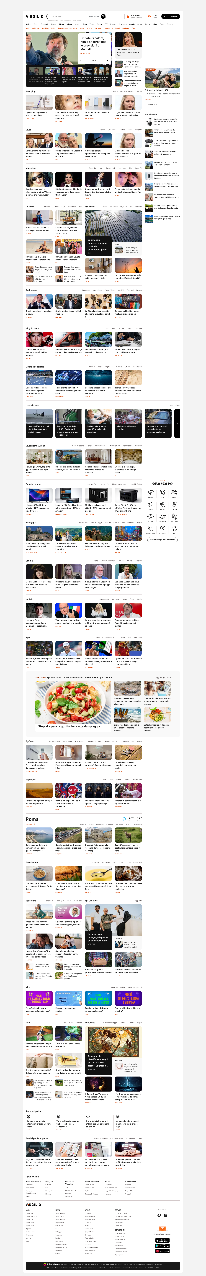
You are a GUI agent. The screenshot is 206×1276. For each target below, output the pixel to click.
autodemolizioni (70, 1190)
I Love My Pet (104, 484)
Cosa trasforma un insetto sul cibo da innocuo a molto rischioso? (68, 886)
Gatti (71, 1023)
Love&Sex (72, 206)
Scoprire (29, 960)
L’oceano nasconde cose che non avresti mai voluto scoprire (98, 391)
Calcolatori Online (121, 1252)
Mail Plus (35, 28)
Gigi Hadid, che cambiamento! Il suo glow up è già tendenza (128, 154)
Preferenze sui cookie (85, 1267)
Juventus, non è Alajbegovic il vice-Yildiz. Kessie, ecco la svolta (39, 661)
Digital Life (109, 367)
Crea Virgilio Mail (170, 16)
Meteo (61, 24)
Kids (28, 987)
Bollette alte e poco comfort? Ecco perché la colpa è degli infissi (68, 765)
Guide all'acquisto (127, 91)
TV (106, 24)
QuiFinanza (31, 290)
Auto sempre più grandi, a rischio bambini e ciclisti (130, 944)
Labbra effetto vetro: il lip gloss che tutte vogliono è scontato (67, 115)
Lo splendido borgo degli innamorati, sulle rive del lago (127, 1124)
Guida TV (92, 168)
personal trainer (130, 1191)
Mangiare (49, 1181)
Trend (162, 24)
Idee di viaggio (96, 522)
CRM (140, 1138)
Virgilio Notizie (60, 1213)
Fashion (56, 206)
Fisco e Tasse (110, 290)
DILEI (126, 1264)
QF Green (90, 206)
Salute (139, 24)
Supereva (31, 779)
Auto (107, 328)
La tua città (118, 1242)
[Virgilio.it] (35, 16)
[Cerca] (103, 16)
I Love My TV (91, 484)
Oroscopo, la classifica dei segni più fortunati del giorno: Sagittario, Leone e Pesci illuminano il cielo (98, 1061)
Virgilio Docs (30, 1226)
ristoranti (48, 1191)
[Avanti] (177, 423)
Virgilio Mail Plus (31, 1216)
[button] (107, 61)
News (101, 168)
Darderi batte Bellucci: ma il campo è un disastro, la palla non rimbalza (68, 661)
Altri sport (138, 637)
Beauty (47, 206)
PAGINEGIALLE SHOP (89, 1264)
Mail (27, 28)
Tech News (29, 396)
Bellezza (58, 121)
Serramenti (119, 771)
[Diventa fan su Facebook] (159, 1215)
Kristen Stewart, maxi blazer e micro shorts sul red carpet (72, 278)
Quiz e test (137, 780)
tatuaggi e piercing (91, 1194)
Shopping (88, 1213)
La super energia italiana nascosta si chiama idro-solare (131, 250)
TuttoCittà (88, 1253)
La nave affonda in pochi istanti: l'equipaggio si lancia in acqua (39, 429)
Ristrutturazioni (114, 446)
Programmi (110, 168)
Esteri (132, 599)
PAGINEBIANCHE (108, 1264)
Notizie (28, 24)
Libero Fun (118, 1226)
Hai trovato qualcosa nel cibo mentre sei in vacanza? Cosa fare (98, 886)
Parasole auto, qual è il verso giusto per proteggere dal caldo (157, 429)
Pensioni (130, 290)
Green (90, 253)
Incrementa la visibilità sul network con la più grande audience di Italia (67, 1162)
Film (130, 168)
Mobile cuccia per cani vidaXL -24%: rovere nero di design (98, 508)
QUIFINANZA (140, 1264)
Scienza (88, 396)
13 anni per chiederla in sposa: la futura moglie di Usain (132, 83)
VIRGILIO (67, 1264)
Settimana (123, 1023)
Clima (105, 206)
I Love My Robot (135, 484)
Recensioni (137, 367)
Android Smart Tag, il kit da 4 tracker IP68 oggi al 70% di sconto (166, 143)
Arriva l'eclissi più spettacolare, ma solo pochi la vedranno (97, 154)
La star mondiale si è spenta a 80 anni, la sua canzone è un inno (98, 623)
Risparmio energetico (111, 741)
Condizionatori (31, 771)
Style (63, 206)
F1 (117, 637)
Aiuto (27, 1241)
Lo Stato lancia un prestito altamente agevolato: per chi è (98, 314)
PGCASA (99, 1264)
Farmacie (99, 824)
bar (46, 1188)
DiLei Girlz (31, 206)
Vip (56, 159)
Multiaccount (30, 1232)
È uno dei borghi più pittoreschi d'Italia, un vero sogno (39, 1124)
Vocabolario (119, 1245)
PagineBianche (90, 1250)
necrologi (108, 1194)
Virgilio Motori (33, 328)
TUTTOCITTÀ (119, 1264)
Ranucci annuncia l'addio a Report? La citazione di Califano (127, 623)
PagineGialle (89, 1238)
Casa (27, 475)
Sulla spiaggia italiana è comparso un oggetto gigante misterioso (36, 848)
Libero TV (58, 1250)
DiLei (28, 129)
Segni (139, 1023)
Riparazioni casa (94, 741)
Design (89, 446)
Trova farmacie (120, 1239)
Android (92, 367)
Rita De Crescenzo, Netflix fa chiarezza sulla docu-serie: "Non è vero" (68, 192)
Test (80, 206)
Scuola (132, 24)
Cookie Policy (73, 1267)
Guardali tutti (175, 405)
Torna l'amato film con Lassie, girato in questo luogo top (66, 546)
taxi (66, 1187)
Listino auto (89, 1229)
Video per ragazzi (135, 987)
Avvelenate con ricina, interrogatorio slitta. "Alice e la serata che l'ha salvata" (38, 192)
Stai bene (58, 960)
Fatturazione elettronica (67, 28)
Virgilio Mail (29, 1213)
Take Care (31, 900)
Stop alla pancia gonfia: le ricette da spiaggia (69, 726)
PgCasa (29, 741)
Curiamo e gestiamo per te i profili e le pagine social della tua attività (128, 1162)
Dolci (129, 862)
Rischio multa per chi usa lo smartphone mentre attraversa (67, 803)
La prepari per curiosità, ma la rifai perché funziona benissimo (128, 886)
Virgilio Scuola (90, 1219)
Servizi (108, 1181)
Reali (27, 159)
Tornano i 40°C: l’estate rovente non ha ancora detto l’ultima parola (128, 391)
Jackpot (125, 28)
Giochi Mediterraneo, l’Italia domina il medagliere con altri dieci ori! (98, 661)
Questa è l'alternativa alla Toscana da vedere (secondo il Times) (98, 848)
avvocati (128, 1185)
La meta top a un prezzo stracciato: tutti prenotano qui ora (127, 546)
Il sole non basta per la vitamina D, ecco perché (73, 976)
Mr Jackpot (119, 1222)
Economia (45, 24)
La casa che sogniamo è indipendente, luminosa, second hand (66, 230)
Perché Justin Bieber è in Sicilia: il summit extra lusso (43, 278)
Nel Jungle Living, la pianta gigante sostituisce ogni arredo (38, 470)
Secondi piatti (118, 862)
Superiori (138, 561)
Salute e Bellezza (92, 1181)
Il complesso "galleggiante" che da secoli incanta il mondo (38, 546)
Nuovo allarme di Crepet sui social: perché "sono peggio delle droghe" (98, 585)
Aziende (109, 824)
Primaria (121, 561)
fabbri (28, 1196)
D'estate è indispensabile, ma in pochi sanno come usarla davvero (157, 701)
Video (92, 24)
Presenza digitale (101, 1138)
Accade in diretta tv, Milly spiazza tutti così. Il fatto (128, 52)
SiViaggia (31, 522)
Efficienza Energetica (118, 206)
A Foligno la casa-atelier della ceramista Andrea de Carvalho (98, 470)
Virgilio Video (59, 1222)
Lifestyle (121, 130)
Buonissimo (32, 862)
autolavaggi (69, 1196)
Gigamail (28, 1229)
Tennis (82, 53)
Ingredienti (137, 862)
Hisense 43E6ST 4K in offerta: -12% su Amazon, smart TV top (37, 508)
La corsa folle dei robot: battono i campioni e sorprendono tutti (36, 391)
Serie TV (138, 168)
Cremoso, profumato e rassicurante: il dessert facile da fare (39, 886)
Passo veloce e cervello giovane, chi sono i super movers (37, 925)
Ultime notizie (104, 599)
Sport (36, 24)
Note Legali (58, 1267)
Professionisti (130, 1181)
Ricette (113, 24)
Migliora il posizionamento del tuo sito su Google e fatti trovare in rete (38, 1162)
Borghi (139, 522)
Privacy (65, 1267)
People (102, 130)
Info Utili (121, 290)
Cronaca (115, 599)
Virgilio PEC (29, 1219)
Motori (77, 24)
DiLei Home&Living (35, 445)
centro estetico (90, 1188)
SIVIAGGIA (132, 1264)
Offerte (115, 91)
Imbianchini (67, 741)
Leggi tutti (138, 901)
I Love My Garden (119, 484)
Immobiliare (97, 290)
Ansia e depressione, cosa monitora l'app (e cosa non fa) (43, 976)
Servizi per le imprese (37, 1138)
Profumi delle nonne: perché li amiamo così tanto (72, 269)
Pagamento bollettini (112, 28)
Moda (130, 130)
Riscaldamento (54, 741)
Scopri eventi (119, 1236)
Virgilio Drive (30, 1222)
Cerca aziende (120, 1233)
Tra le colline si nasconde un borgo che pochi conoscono (67, 1124)
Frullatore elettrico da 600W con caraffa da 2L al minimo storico (165, 121)
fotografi (128, 1194)
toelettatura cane (111, 1188)
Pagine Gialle (32, 1176)
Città (155, 24)
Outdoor (138, 446)
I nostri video (32, 405)
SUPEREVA (158, 1264)
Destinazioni (83, 522)
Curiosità (138, 328)
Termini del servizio (65, 20)
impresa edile (30, 1188)
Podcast (79, 1023)
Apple (100, 367)
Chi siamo (50, 1267)
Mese (132, 1023)
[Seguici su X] (165, 1215)
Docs (82, 28)
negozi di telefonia (111, 1191)
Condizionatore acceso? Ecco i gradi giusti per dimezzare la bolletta (37, 765)
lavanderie (108, 1185)
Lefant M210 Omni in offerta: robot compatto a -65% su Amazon (68, 508)
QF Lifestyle (91, 900)
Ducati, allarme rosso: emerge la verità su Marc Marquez (37, 352)
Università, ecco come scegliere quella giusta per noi (43, 269)
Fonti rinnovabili (136, 206)
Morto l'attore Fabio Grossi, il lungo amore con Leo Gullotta (68, 154)
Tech (85, 24)
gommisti (68, 1193)
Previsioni (138, 824)
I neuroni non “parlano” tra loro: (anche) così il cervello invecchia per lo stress (38, 954)
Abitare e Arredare (33, 1181)
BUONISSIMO (150, 1264)
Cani (64, 1023)
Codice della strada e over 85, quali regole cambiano (96, 429)
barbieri (87, 1191)
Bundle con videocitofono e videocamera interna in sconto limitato (166, 175)
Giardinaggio (127, 446)
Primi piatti (106, 862)
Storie (139, 599)
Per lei (139, 91)
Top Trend (29, 1168)
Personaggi (122, 168)
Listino (129, 328)
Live (129, 637)
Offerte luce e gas (94, 28)
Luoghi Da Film (60, 552)
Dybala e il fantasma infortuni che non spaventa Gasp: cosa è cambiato (128, 661)
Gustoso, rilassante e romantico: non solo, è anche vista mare (127, 701)
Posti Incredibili (32, 552)
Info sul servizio (53, 20)
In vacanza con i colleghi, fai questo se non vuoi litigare (98, 937)
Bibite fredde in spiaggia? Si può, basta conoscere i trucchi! (126, 728)
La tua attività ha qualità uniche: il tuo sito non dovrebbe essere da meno (97, 1162)
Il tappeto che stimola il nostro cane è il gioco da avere (73, 1094)
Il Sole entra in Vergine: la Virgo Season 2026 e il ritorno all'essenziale (96, 1097)
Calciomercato (108, 637)
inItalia (147, 24)
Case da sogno (78, 446)
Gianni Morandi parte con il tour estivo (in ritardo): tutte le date (98, 192)
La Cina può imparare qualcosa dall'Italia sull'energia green (97, 245)
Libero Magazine (61, 1247)
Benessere (49, 901)
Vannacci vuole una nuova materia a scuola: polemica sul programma (127, 585)
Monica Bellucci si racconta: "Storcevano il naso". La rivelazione (38, 585)
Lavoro (139, 290)
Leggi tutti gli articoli (163, 677)
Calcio (97, 637)
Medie (129, 561)
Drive (53, 28)
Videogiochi (59, 396)
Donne (53, 24)
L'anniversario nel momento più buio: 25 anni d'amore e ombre (38, 154)
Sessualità (78, 901)
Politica (124, 599)
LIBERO (60, 1264)
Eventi (91, 824)
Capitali (116, 522)
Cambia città (30, 824)
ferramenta (29, 1185)
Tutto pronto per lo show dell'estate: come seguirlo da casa (68, 391)
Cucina (28, 892)
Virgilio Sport (59, 1216)
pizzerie (48, 1194)
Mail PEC (45, 28)
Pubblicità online (116, 1138)
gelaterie (48, 1185)
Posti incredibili (128, 522)
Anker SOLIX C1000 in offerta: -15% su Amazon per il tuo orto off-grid (128, 508)
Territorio (29, 854)
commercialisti (130, 1188)
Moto (114, 328)
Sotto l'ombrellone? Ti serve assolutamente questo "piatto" (156, 728)
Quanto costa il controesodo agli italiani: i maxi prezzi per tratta (68, 848)
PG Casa (88, 1244)
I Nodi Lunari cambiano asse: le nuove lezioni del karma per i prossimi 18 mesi (128, 1097)
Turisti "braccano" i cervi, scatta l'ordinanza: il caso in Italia (127, 848)
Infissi (139, 741)
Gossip (99, 24)
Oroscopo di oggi (110, 1023)
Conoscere (29, 930)
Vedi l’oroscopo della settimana (162, 540)
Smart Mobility (90, 1232)
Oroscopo (122, 24)
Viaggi (69, 24)
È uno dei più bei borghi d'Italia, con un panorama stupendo (97, 1124)
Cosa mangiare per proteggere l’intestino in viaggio (72, 966)
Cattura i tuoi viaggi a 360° (157, 90)
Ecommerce (130, 1138)
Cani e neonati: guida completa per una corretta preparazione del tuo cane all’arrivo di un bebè (43, 1097)
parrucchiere (89, 1185)
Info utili (88, 320)
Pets (28, 1022)
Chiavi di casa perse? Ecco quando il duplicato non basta (127, 765)
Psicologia (60, 901)
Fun (133, 28)
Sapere (170, 24)
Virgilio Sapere (90, 1216)
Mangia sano (60, 928)
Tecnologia (30, 118)
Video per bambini (118, 987)
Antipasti (95, 862)
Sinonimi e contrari (108, 561)
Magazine (31, 168)
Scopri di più (152, 104)
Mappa (128, 824)
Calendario (29, 1235)
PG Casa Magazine (91, 1247)
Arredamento (100, 446)
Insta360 (148, 99)
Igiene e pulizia (128, 741)
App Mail (28, 1238)
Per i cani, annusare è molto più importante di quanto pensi (73, 1082)
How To (119, 367)
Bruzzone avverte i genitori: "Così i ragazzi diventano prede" (68, 585)
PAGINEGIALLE (76, 1264)
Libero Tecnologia (35, 366)
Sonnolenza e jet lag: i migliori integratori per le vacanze (66, 954)
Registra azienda (90, 1241)
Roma (32, 819)
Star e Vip (112, 130)
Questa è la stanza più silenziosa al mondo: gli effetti (125, 470)
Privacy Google (76, 20)
